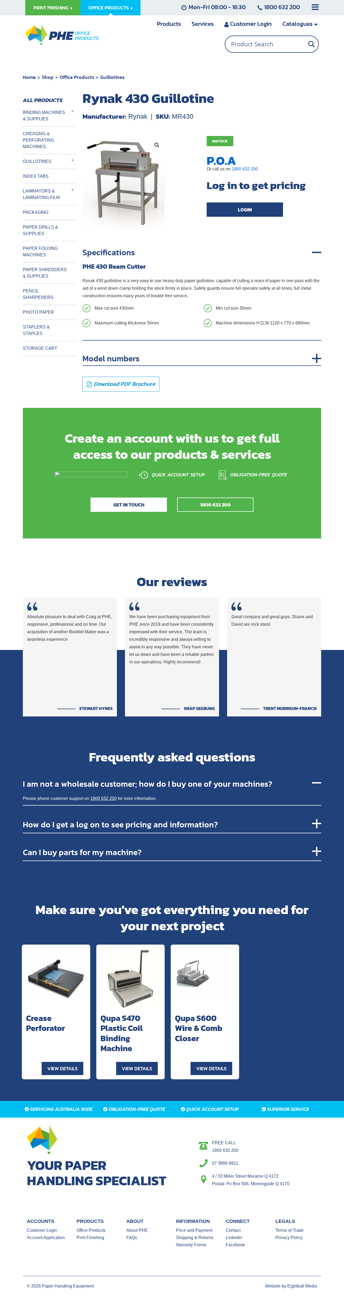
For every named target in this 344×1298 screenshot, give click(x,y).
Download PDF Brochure (124, 384)
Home (29, 77)
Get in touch (128, 504)
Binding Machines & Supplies (44, 115)
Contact (233, 1230)
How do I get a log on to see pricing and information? (120, 824)
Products (169, 23)
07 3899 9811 (225, 1163)
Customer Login (42, 1230)
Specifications (109, 252)
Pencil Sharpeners (38, 294)
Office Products (108, 7)
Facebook (235, 1245)
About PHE (137, 1230)
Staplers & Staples (36, 330)
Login (251, 23)
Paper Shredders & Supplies (45, 272)
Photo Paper (38, 312)
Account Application (46, 1237)
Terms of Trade (289, 1230)
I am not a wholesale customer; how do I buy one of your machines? (147, 784)
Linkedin (234, 1237)
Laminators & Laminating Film (41, 194)
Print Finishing (51, 7)
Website (273, 1286)
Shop (47, 77)
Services (203, 23)
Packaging (35, 212)
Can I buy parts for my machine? (82, 852)
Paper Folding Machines (40, 251)
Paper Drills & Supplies (40, 230)
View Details (62, 1068)
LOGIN (245, 209)
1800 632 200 (282, 7)
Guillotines (112, 77)
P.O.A (221, 160)
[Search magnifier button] (311, 44)
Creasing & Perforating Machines (38, 140)
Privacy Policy (289, 1237)
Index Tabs (36, 176)
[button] (157, 145)
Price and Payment (194, 1230)
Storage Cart (40, 348)
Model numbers (111, 358)
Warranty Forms (191, 1245)
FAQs (131, 1237)
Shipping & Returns (194, 1237)
